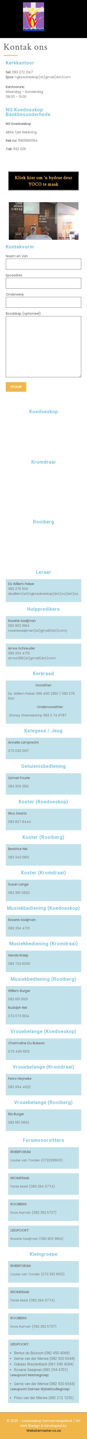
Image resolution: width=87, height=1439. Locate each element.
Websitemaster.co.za (43, 1430)
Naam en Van (17, 256)
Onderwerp (15, 294)
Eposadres (14, 275)
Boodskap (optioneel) (23, 313)
